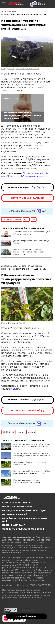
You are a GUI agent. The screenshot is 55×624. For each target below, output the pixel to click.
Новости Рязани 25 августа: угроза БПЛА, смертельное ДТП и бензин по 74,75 (31, 472)
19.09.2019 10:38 (8, 11)
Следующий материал (26, 616)
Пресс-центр (40, 510)
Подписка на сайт (13, 525)
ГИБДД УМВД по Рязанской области (20, 68)
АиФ (22, 323)
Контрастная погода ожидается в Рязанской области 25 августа (28, 481)
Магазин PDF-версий (14, 514)
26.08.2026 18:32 (9, 266)
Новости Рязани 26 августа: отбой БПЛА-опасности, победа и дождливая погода (31, 445)
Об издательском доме (16, 510)
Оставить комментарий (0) (27, 198)
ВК (14, 388)
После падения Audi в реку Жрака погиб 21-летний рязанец (25, 175)
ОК (20, 388)
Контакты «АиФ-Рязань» (17, 502)
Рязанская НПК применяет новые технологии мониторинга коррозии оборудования (29, 252)
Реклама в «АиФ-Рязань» (17, 506)
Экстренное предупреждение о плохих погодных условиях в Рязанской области (31, 454)
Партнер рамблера (26, 610)
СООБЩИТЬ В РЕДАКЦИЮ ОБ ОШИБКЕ (23, 529)
